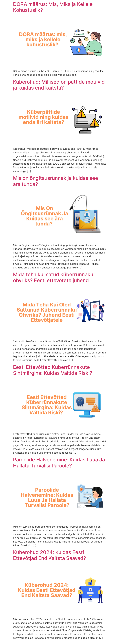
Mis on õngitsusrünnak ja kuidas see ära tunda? (55, 181)
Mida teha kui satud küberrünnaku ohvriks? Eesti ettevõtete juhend (53, 277)
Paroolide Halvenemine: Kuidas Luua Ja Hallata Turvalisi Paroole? (59, 463)
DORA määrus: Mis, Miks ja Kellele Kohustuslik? (53, 7)
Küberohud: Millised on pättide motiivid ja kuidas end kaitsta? (59, 85)
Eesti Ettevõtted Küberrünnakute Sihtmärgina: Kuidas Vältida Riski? (52, 370)
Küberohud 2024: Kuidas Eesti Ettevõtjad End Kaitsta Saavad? (49, 555)
